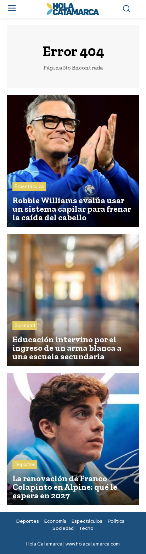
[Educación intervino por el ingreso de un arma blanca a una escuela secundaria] (73, 300)
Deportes (25, 464)
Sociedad (25, 325)
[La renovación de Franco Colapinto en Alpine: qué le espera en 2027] (73, 439)
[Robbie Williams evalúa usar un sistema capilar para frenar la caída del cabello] (73, 161)
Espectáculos (29, 186)
